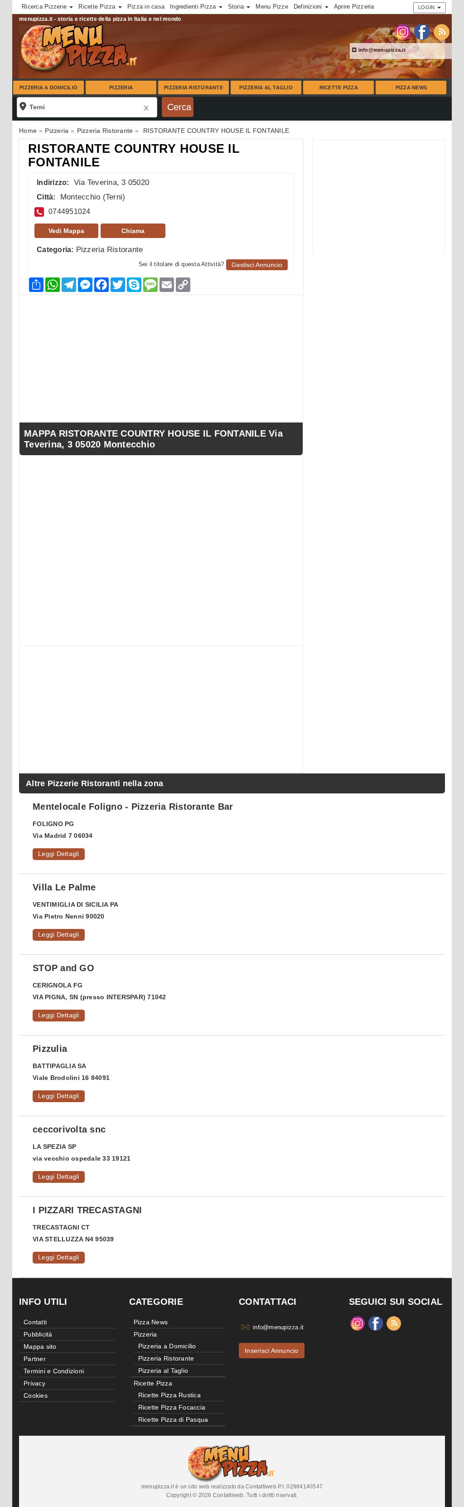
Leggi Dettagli (58, 853)
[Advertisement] (379, 196)
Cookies (36, 1395)
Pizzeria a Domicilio (48, 87)
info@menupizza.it (381, 50)
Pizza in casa (145, 6)
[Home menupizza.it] (80, 47)
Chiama (133, 230)
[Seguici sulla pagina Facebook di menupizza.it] (422, 31)
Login (427, 7)
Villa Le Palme (64, 887)
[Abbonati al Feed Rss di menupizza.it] (442, 31)
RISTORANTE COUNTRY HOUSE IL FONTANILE (134, 155)
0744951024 (69, 211)
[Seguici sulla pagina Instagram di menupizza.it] (403, 31)
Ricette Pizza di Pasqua (173, 1419)
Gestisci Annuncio (257, 264)
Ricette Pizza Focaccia (172, 1407)
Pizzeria (121, 87)
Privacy (34, 1383)
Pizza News (411, 87)
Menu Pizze (272, 6)
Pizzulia (50, 1049)
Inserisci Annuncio (272, 1350)
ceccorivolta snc (69, 1129)
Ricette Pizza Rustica (169, 1395)
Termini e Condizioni (54, 1371)
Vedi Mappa (66, 230)
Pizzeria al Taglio (266, 87)
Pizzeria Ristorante (193, 87)
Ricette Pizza (338, 87)
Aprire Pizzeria (354, 6)
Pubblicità (38, 1334)
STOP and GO (63, 968)
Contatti (35, 1322)
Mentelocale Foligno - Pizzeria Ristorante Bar (133, 807)
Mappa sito (40, 1346)
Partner (35, 1358)
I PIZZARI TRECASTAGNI (87, 1210)
